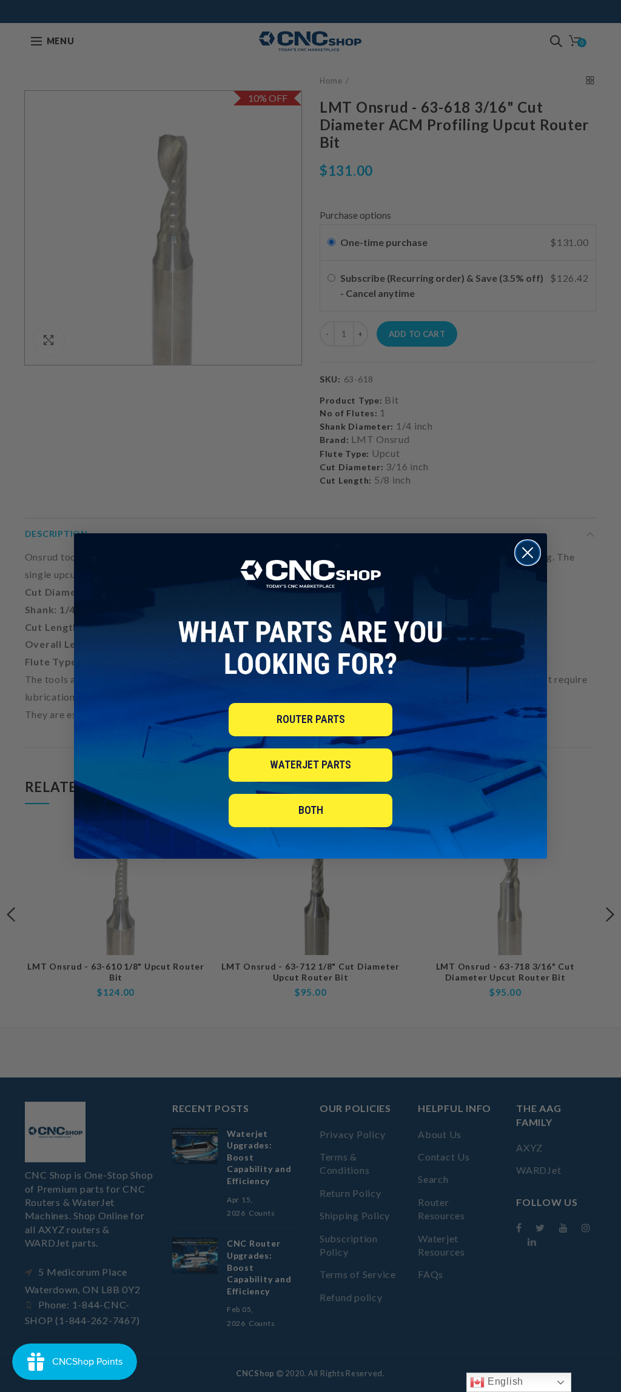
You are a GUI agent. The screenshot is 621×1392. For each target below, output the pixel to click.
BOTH (310, 810)
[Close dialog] (527, 553)
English (504, 1381)
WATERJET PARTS (310, 764)
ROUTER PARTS (311, 719)
